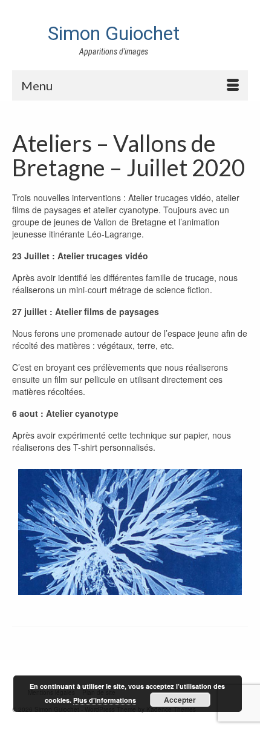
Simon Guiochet (114, 33)
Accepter (180, 699)
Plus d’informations (104, 700)
